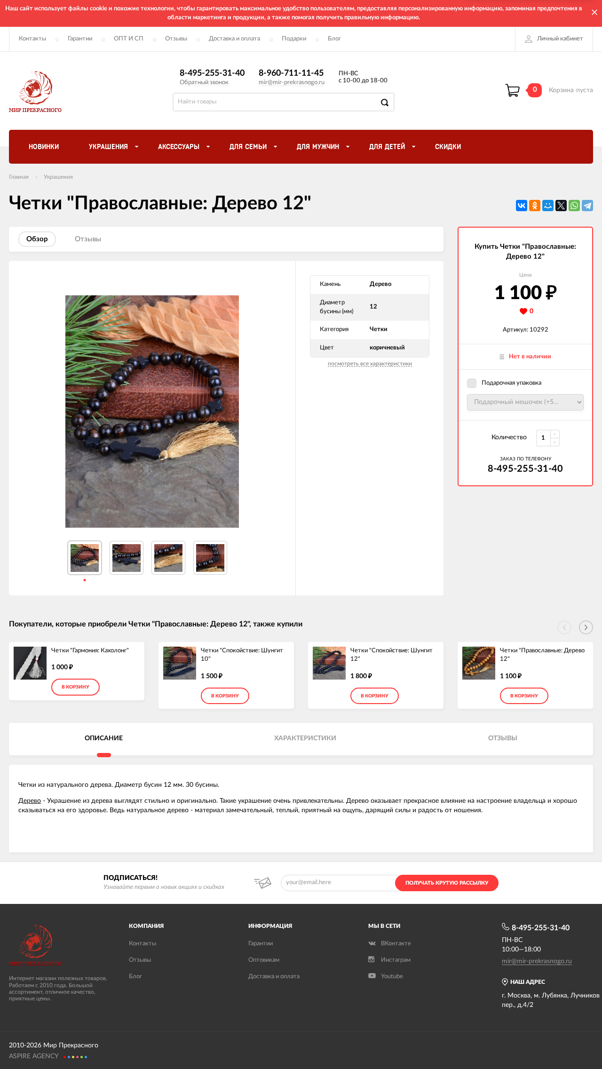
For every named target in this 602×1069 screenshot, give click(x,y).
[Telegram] (587, 205)
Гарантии (80, 39)
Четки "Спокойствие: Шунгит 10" (242, 655)
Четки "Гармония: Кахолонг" (90, 651)
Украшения (58, 177)
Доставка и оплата (234, 39)
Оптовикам (263, 960)
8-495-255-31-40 (212, 73)
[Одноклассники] (534, 205)
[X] (561, 205)
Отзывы (176, 39)
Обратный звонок (204, 82)
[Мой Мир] (548, 205)
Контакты (32, 39)
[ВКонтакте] (521, 205)
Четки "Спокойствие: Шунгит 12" (391, 655)
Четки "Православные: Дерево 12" (542, 655)
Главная (19, 177)
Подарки (294, 39)
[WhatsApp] (574, 205)
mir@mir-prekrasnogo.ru (292, 82)
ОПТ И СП (128, 39)
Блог (334, 39)
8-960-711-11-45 (291, 73)
